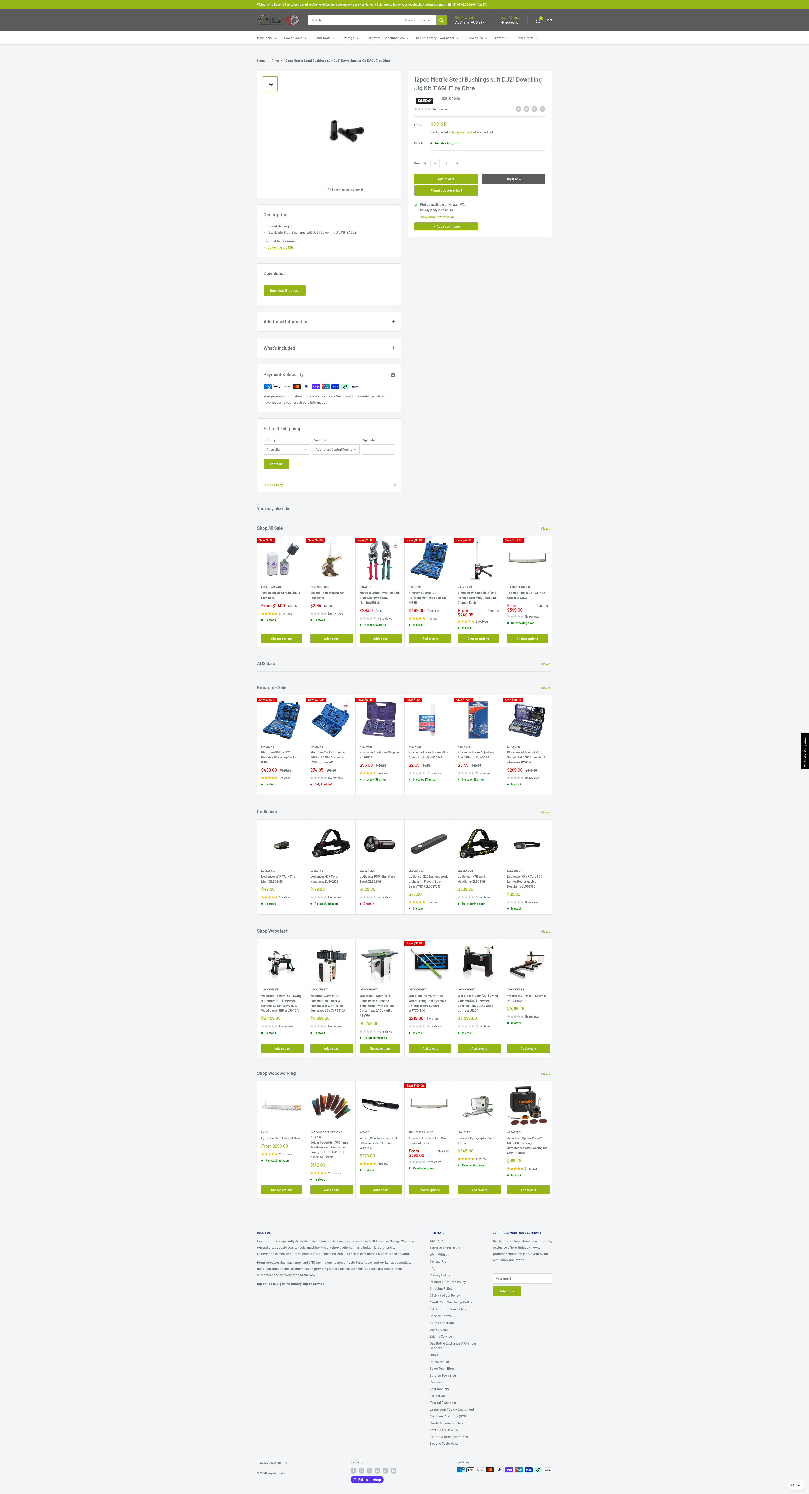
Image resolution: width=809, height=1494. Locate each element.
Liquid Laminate (271, 587)
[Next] (552, 591)
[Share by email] (542, 108)
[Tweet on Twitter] (534, 108)
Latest (500, 38)
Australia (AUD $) (270, 1463)
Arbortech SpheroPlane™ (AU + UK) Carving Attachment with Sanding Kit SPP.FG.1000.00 (527, 1145)
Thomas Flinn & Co (519, 587)
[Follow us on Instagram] (369, 1470)
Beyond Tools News (444, 1443)
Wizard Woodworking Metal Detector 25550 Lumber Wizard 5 (378, 1143)
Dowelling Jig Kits (280, 247)
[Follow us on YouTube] (377, 1470)
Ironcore (464, 1132)
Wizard (364, 1132)
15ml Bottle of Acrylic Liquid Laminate (280, 595)
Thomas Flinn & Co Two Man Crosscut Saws (526, 595)
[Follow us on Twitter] (361, 1470)
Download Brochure (284, 290)
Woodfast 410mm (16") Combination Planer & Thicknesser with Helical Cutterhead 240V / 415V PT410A (377, 1005)
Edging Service (441, 1336)
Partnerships (439, 1362)
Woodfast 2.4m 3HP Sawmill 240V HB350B (526, 998)
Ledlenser (268, 870)
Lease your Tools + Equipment (452, 1409)
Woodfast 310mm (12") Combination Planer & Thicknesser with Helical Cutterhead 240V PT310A (327, 1003)
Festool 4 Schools (443, 1402)
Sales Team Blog (442, 1368)
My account (509, 22)
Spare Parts (525, 38)
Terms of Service (442, 1323)
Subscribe (506, 1291)
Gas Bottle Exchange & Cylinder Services (453, 1345)
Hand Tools (322, 38)
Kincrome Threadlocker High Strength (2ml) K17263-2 (428, 754)
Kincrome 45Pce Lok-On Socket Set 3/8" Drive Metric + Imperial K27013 (526, 757)
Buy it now (513, 179)
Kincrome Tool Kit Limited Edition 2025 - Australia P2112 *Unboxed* (328, 757)
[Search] (441, 20)
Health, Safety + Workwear (435, 38)
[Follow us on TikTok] (385, 1470)
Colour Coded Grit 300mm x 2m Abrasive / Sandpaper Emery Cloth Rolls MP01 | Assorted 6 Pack (329, 1149)
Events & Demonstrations (449, 1437)
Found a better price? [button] (446, 190)
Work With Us (439, 1254)
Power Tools (293, 38)
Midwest (365, 587)
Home (261, 60)
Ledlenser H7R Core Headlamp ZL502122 (324, 879)
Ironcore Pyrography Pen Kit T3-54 (477, 1140)
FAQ (432, 1268)
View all (547, 528)
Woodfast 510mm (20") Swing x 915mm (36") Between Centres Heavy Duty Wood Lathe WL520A (478, 1003)
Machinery (264, 38)
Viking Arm (465, 587)
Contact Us (438, 1261)
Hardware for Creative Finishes (326, 1134)
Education (437, 1396)
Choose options (281, 638)
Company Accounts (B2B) (448, 1416)
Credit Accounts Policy (446, 1423)
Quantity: (421, 163)
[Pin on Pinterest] (526, 108)
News (434, 1355)
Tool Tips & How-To (444, 1430)
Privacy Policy (440, 1275)
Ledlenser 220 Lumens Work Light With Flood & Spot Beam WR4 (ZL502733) (428, 881)
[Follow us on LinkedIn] (393, 1470)
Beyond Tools (319, 587)
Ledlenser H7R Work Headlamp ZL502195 (472, 879)
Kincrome (415, 587)
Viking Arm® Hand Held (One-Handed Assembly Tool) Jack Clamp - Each (477, 598)
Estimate (276, 464)
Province (319, 440)
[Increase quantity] (457, 163)
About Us (436, 1241)
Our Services (439, 1329)
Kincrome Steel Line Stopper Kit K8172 (379, 754)
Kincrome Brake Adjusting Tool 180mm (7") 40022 (476, 754)
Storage (348, 38)
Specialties (474, 38)
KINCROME (464, 746)
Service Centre (441, 1316)
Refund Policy (273, 485)
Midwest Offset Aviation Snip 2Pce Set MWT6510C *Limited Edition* (380, 598)
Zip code (368, 440)
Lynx (264, 1132)
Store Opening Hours (445, 1247)
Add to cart (446, 179)
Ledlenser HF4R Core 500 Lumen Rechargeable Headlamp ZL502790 (524, 881)
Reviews (436, 1382)
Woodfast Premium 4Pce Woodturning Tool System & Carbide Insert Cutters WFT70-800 (427, 1003)
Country (270, 440)
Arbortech (514, 1132)
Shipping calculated (462, 132)
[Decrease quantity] (435, 163)
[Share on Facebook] (518, 108)
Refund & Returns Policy (448, 1282)
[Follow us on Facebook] (353, 1470)
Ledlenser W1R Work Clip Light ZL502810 (278, 879)
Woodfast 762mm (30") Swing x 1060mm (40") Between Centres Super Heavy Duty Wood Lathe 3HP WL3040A (281, 1003)
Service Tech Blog (443, 1375)
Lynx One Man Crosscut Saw (280, 1138)
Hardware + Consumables (385, 38)
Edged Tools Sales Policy (448, 1309)
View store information (437, 217)
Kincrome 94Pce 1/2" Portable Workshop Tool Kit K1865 (427, 598)
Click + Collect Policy (445, 1295)
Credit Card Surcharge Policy (451, 1302)
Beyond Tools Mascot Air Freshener (327, 595)
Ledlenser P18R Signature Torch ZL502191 (377, 879)
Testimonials (439, 1389)
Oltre (275, 60)
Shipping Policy (441, 1288)
